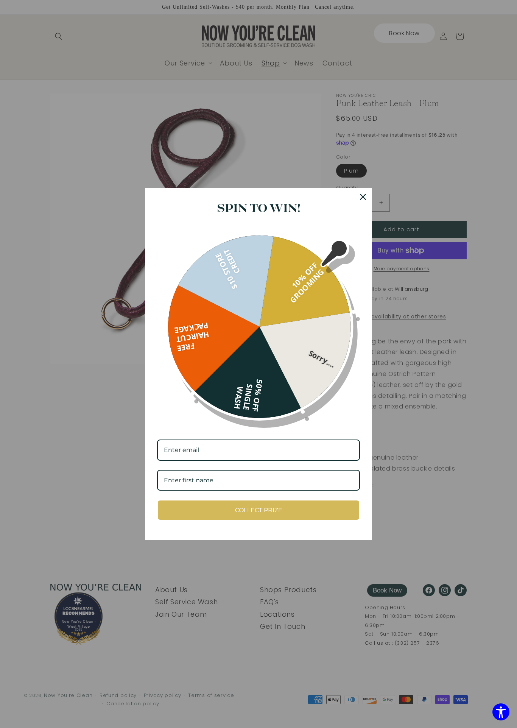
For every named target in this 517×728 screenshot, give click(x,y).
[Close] (363, 197)
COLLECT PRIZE (258, 510)
